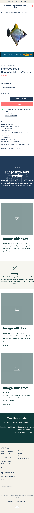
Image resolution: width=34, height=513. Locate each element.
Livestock (20, 453)
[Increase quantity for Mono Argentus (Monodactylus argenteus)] (7, 99)
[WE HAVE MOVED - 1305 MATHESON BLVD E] (17, 1)
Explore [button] (3, 468)
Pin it (20, 148)
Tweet (12, 148)
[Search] (28, 7)
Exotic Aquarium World (15, 7)
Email (2, 483)
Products (20, 456)
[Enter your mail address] (14, 486)
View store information (11, 115)
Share (4, 148)
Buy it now (17, 104)
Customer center (22, 458)
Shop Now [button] (6, 345)
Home (2, 12)
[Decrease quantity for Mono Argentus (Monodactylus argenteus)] (2, 99)
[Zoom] (30, 18)
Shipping (3, 78)
